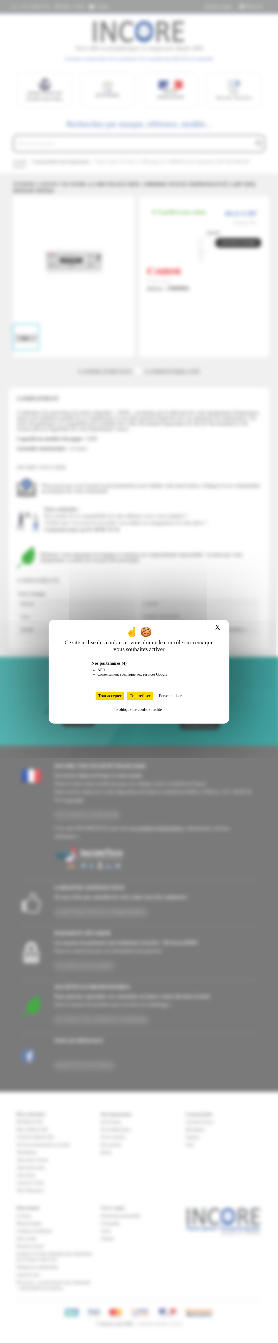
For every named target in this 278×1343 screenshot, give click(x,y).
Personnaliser (170, 695)
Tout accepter (109, 695)
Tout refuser (140, 695)
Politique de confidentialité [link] (139, 709)
